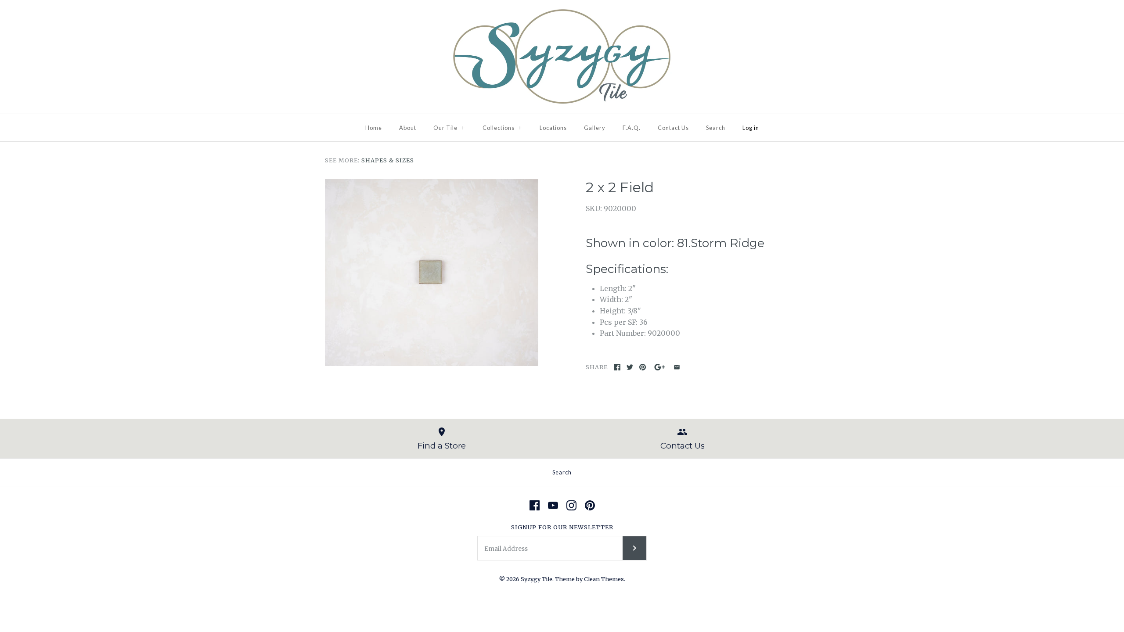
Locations (553, 127)
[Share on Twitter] (630, 367)
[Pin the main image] (642, 367)
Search (715, 127)
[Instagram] (571, 505)
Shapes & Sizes (387, 160)
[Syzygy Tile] (562, 14)
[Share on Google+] (659, 367)
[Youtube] (553, 505)
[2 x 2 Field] (431, 272)
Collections (502, 127)
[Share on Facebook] (617, 367)
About (407, 127)
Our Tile (449, 127)
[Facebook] (535, 505)
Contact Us (673, 127)
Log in (750, 127)
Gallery (594, 127)
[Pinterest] (590, 505)
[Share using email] (677, 367)
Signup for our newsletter (562, 527)
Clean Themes (604, 578)
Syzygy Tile (536, 578)
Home (373, 127)
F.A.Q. (632, 127)
